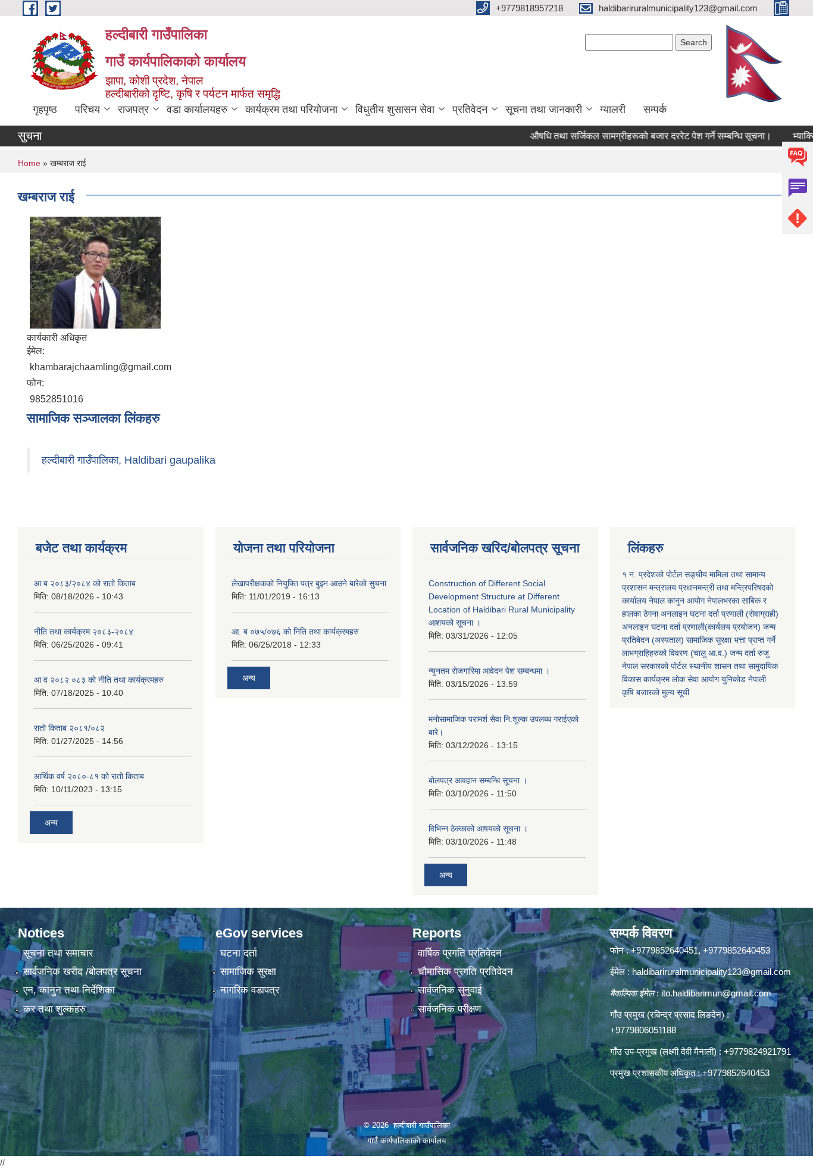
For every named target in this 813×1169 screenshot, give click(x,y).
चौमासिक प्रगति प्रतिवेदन (465, 971)
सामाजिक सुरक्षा (248, 971)
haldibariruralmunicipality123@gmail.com (711, 972)
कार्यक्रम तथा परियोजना (291, 109)
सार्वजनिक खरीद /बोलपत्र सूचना (82, 971)
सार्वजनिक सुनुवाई (450, 990)
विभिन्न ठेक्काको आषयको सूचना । (478, 828)
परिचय (87, 109)
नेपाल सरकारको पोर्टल (654, 666)
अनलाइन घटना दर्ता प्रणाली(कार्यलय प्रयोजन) (691, 627)
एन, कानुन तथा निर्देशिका (69, 990)
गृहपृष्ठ (45, 109)
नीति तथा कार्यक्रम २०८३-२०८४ (83, 631)
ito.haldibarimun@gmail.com (716, 993)
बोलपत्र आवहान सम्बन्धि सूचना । (478, 780)
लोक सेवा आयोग (695, 679)
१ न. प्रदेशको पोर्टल (652, 574)
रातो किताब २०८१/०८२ (69, 728)
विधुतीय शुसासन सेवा (394, 109)
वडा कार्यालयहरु (197, 109)
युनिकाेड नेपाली (743, 679)
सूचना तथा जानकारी (543, 109)
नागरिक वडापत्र (249, 990)
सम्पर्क (655, 109)
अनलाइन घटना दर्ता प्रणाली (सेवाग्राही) (719, 613)
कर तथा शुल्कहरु (54, 1009)
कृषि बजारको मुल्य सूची (655, 692)
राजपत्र (133, 109)
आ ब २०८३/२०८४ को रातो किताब (85, 583)
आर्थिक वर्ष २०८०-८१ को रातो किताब (89, 776)
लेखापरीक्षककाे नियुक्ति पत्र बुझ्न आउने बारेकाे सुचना (309, 583)
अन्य (51, 822)
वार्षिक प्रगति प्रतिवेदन (460, 953)
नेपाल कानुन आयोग (677, 600)
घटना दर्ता (238, 953)
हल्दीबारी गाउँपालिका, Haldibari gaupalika (128, 460)
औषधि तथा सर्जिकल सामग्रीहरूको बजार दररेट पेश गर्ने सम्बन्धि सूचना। (629, 136)
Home (29, 163)
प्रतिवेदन (469, 109)
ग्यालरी (613, 109)
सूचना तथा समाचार (58, 953)
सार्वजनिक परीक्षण (449, 1009)
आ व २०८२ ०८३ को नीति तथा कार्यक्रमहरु (99, 679)
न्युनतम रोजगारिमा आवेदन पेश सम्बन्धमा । (489, 671)
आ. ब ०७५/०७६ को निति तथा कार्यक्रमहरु (295, 631)
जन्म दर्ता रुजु (749, 653)
